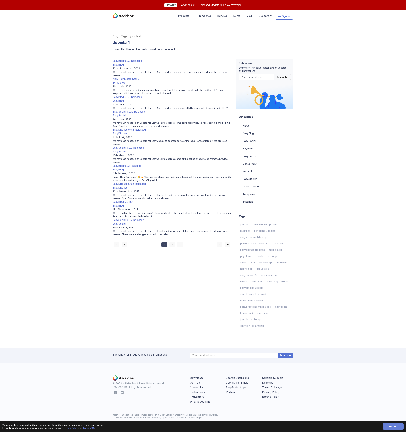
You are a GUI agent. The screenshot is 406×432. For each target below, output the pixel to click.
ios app (272, 256)
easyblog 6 (263, 268)
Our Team (196, 382)
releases (282, 262)
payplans (245, 256)
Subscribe (282, 77)
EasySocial (119, 115)
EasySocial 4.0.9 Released (128, 147)
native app (246, 268)
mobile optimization (251, 281)
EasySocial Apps (236, 387)
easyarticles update (251, 287)
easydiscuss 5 (248, 275)
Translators (197, 396)
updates (259, 256)
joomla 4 (245, 224)
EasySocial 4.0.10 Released (129, 111)
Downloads (196, 377)
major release (268, 275)
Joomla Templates (237, 382)
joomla (279, 243)
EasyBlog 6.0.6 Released (127, 96)
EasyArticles (250, 178)
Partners (231, 392)
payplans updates (264, 230)
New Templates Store (126, 78)
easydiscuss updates (252, 249)
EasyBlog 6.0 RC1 (123, 201)
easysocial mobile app (253, 237)
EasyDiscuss (120, 133)
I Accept (393, 426)
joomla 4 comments (252, 325)
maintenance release (252, 300)
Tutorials (248, 201)
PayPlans (248, 148)
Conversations (251, 186)
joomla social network (253, 294)
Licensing (267, 382)
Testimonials (197, 392)
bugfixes (245, 230)
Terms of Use (89, 428)
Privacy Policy (71, 428)
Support (264, 15)
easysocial (281, 306)
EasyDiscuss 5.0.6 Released (129, 183)
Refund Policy (270, 396)
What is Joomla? (200, 401)
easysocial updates (265, 224)
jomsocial (262, 313)
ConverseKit (250, 163)
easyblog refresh (277, 281)
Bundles (222, 15)
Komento (248, 171)
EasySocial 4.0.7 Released (128, 219)
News (246, 125)
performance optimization (255, 243)
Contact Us (196, 387)
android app (266, 262)
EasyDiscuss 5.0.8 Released (129, 129)
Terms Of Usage (272, 387)
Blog (249, 15)
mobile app (275, 249)
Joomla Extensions (237, 377)
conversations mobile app (255, 306)
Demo (236, 15)
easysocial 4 (247, 262)
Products (184, 15)
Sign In (285, 16)
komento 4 (246, 313)
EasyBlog (118, 64)
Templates (205, 15)
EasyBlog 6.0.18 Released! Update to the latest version (211, 5)
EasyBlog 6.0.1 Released (127, 165)
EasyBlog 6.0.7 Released (127, 60)
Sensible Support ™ (273, 377)
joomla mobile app (251, 319)
